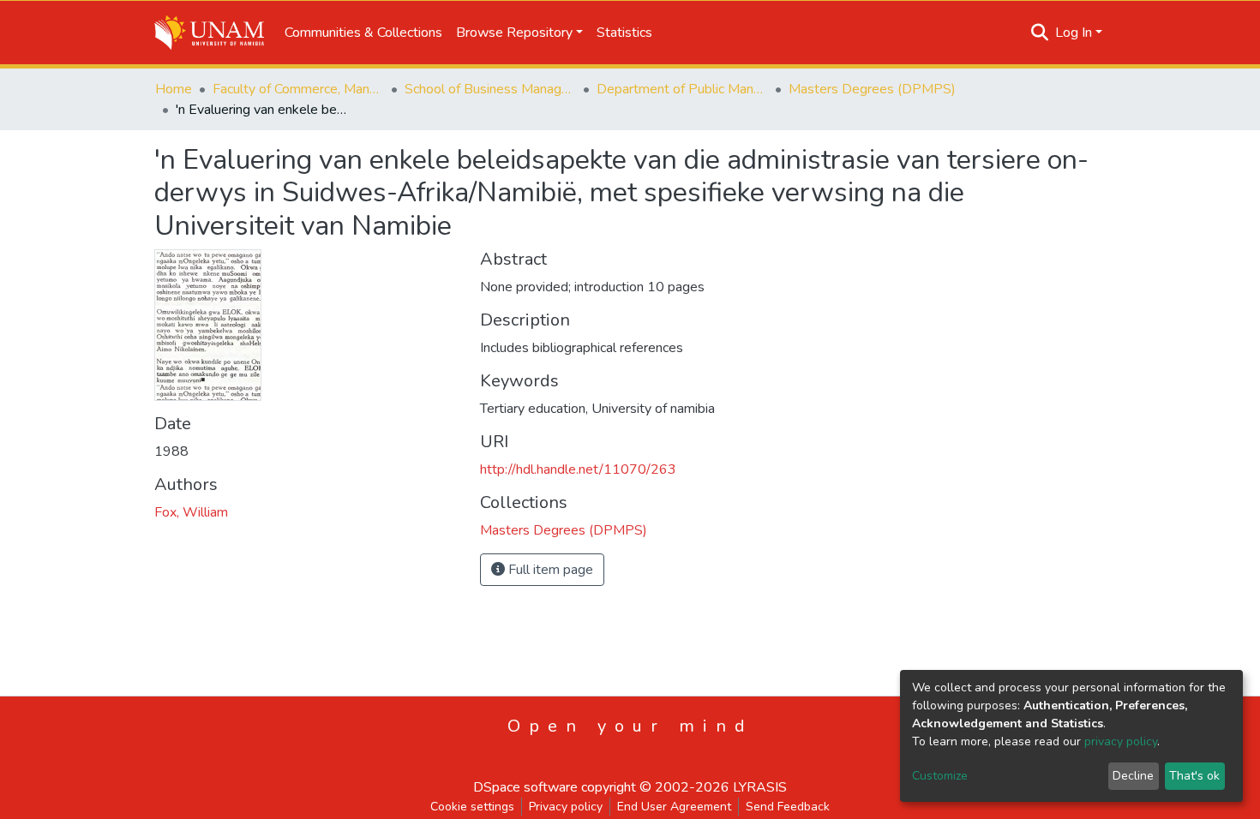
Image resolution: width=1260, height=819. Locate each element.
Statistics (624, 32)
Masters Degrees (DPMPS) (872, 89)
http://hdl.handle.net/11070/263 (578, 469)
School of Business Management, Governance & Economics (490, 89)
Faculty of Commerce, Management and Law (298, 89)
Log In (1073, 32)
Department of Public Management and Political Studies (682, 89)
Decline (1133, 776)
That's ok (1194, 776)
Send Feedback (788, 806)
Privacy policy (566, 806)
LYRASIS (760, 787)
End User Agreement (674, 806)
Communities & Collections (363, 32)
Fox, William (191, 512)
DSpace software (525, 787)
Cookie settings (472, 806)
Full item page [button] (549, 569)
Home (173, 89)
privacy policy (1120, 741)
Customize (940, 776)
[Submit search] (1040, 32)
